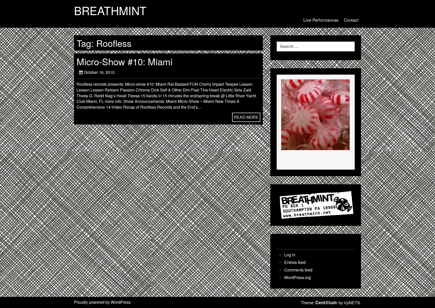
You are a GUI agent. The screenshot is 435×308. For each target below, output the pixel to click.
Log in (289, 255)
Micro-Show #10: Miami (124, 61)
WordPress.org (297, 277)
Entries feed (295, 262)
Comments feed (298, 270)
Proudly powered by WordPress (102, 302)
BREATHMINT (110, 10)
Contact (351, 20)
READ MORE (246, 117)
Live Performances (321, 20)
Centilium (326, 302)
